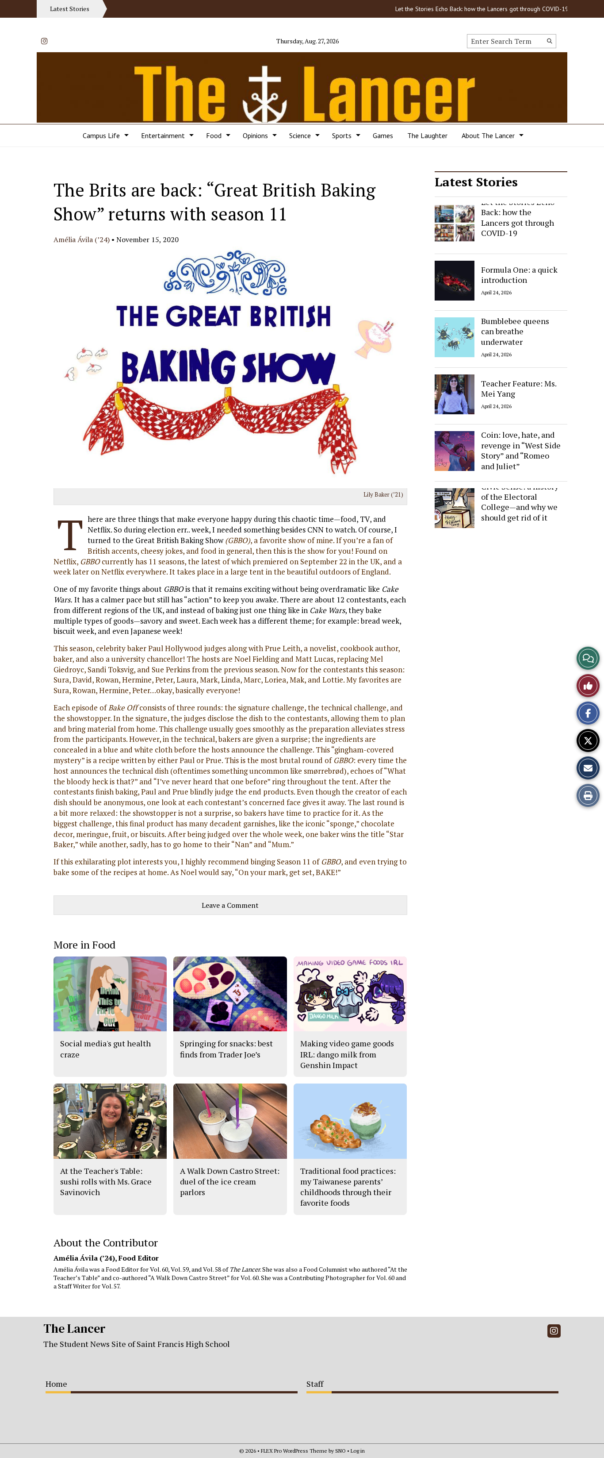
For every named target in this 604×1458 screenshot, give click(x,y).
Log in (358, 1450)
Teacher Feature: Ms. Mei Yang (518, 388)
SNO (340, 1450)
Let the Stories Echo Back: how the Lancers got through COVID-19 (458, 9)
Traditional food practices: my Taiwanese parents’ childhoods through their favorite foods (348, 1186)
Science (300, 135)
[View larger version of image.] (230, 367)
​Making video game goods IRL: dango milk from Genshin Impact (347, 1054)
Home (56, 1383)
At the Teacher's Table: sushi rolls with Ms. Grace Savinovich (106, 1181)
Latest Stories (476, 182)
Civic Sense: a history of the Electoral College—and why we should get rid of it (519, 502)
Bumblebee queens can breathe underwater (515, 331)
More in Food (84, 944)
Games (383, 135)
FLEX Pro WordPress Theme (294, 1450)
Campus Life (101, 135)
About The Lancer (488, 135)
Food (214, 135)
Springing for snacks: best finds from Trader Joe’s (226, 1048)
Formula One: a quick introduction (519, 274)
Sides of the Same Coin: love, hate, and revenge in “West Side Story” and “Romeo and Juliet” (521, 445)
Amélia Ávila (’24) (82, 239)
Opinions (255, 135)
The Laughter (427, 135)
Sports (342, 135)
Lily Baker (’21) (383, 494)
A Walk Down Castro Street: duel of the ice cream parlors (229, 1181)
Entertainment (163, 135)
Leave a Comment (230, 905)
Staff (314, 1383)
